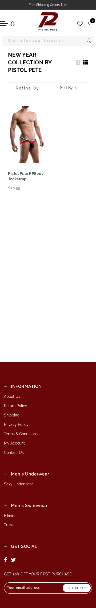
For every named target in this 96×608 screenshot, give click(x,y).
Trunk (9, 525)
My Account (14, 443)
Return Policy (15, 406)
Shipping (11, 415)
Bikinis (9, 515)
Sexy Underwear (18, 484)
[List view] (85, 63)
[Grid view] (77, 63)
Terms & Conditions (21, 434)
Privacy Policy (16, 424)
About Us (12, 396)
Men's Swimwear (29, 505)
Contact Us (14, 452)
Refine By (27, 88)
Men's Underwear (30, 474)
